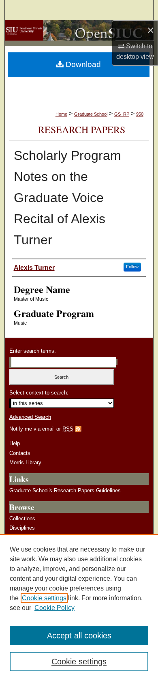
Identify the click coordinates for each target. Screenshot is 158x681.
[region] (79, 607)
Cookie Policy (54, 607)
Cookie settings (44, 598)
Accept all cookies (79, 635)
